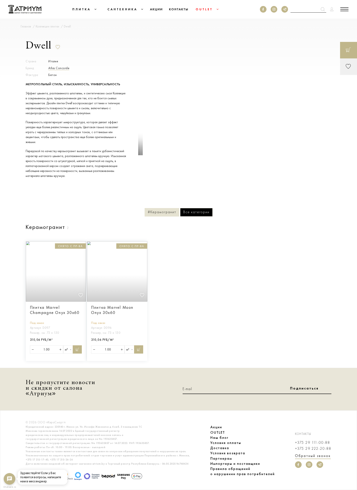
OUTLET (217, 432)
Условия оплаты (225, 442)
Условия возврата (227, 453)
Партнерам (221, 458)
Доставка (219, 448)
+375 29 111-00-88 (312, 442)
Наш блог (219, 437)
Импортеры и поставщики (235, 463)
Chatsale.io (9, 487)
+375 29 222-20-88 (313, 448)
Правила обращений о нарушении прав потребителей (242, 471)
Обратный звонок (313, 455)
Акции (216, 427)
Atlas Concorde (58, 68)
